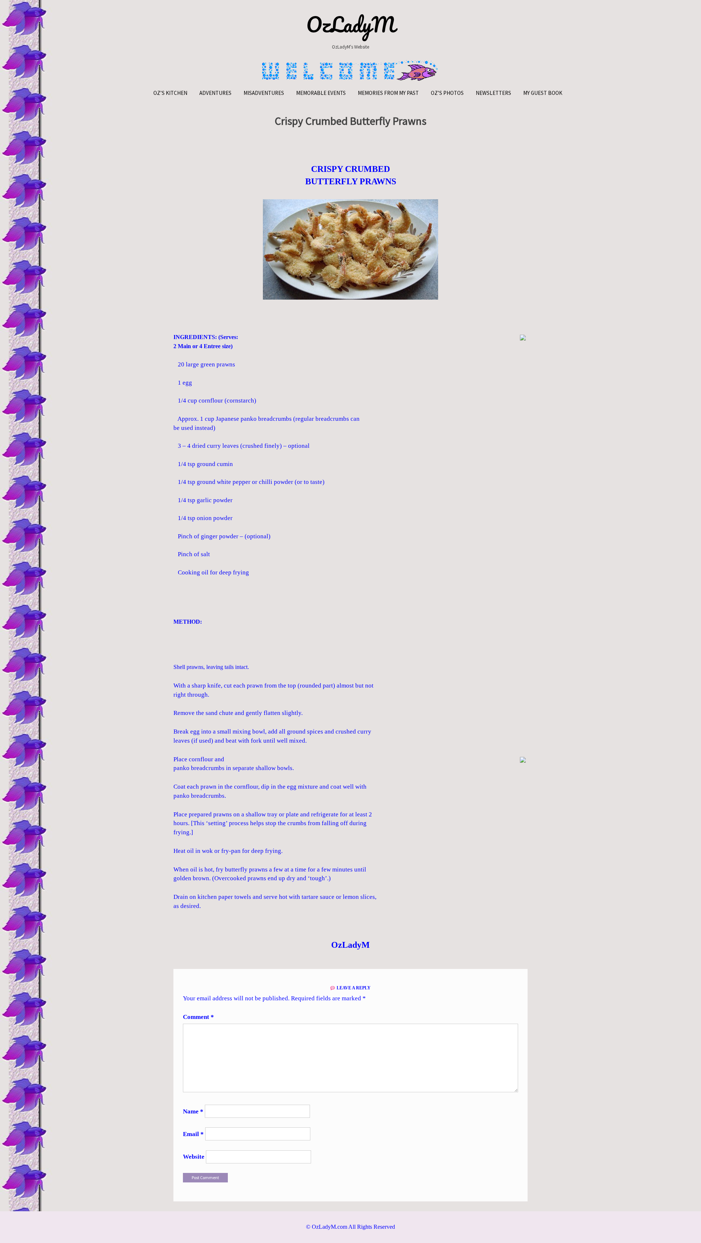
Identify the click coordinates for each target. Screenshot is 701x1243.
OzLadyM (350, 24)
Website (193, 1156)
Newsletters (493, 92)
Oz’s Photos (447, 92)
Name (193, 1111)
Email (193, 1134)
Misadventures (264, 92)
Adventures (215, 92)
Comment (198, 1016)
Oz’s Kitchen (170, 92)
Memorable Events (321, 92)
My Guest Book (542, 92)
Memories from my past (388, 92)
